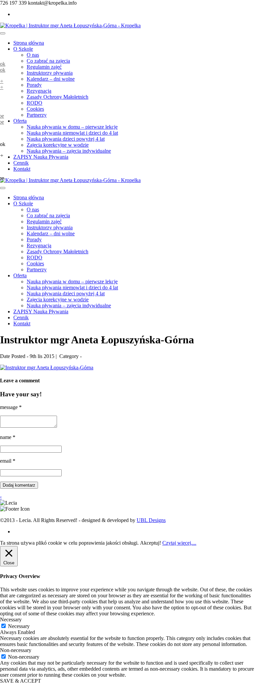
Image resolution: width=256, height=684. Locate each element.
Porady (34, 85)
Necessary (19, 626)
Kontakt (21, 169)
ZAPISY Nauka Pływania (40, 157)
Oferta (20, 121)
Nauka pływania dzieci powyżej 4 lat (66, 139)
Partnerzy (37, 115)
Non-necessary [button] (15, 650)
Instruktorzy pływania (50, 73)
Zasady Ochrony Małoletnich (57, 97)
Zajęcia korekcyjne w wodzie (58, 145)
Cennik (21, 163)
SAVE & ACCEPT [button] (20, 681)
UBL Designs (151, 520)
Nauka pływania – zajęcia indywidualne (69, 151)
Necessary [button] (11, 619)
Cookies (35, 109)
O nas (33, 55)
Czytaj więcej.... (179, 543)
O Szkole (23, 49)
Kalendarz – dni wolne (51, 79)
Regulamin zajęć (44, 67)
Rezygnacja (39, 91)
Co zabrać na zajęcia (48, 61)
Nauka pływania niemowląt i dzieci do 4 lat (72, 133)
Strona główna (28, 43)
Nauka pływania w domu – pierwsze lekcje (72, 127)
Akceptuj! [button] (150, 543)
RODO (34, 103)
